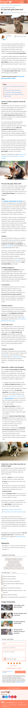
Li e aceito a (7, 672)
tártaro (6, 246)
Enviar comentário (20, 672)
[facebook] (3, 697)
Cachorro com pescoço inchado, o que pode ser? (14, 597)
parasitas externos (17, 357)
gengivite (10, 246)
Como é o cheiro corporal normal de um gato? (14, 87)
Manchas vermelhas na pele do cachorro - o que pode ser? (14, 591)
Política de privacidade (22, 704)
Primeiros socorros (17, 559)
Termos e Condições (12, 704)
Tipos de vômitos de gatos (9, 576)
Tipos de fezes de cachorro (9, 579)
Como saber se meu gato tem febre (19, 606)
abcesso (17, 260)
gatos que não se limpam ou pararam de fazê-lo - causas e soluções (13, 156)
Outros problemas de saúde (15, 5)
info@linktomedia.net (20, 682)
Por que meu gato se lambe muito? (19, 622)
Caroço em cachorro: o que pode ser (11, 581)
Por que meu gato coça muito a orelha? (12, 77)
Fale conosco (4, 704)
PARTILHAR (21, 2)
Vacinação (8, 559)
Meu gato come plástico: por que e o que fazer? (19, 631)
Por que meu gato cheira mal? (12, 90)
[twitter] (6, 697)
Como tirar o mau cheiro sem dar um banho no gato (14, 95)
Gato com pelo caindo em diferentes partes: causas (13, 585)
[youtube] (12, 697)
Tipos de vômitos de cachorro (10, 595)
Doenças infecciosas (9, 568)
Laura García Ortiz (8, 12)
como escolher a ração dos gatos (16, 396)
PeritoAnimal (3, 5)
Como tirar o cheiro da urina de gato (12, 510)
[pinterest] (15, 697)
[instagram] (9, 697)
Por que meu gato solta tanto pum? (20, 614)
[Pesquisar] (26, 2)
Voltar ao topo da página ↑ (14, 688)
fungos (6, 355)
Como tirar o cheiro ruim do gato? (13, 92)
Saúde (8, 5)
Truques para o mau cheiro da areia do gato (14, 512)
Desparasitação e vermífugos (14, 565)
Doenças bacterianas (14, 562)
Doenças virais (19, 568)
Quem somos (20, 702)
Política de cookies (5, 706)
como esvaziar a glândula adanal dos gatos (13, 320)
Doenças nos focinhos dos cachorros (12, 588)
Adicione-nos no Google (21, 36)
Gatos (4, 40)
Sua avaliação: (13, 665)
